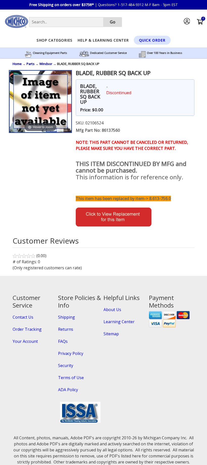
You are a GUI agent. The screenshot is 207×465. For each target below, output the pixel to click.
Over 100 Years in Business (164, 53)
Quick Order (152, 40)
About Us (112, 309)
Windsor (45, 63)
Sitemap (111, 334)
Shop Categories (54, 40)
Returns (65, 329)
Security (65, 365)
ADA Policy (68, 389)
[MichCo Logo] (16, 29)
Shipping (66, 317)
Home (17, 63)
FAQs (63, 341)
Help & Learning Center (103, 40)
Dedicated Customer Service (108, 53)
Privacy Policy (70, 353)
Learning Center (119, 321)
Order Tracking (27, 329)
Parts (31, 63)
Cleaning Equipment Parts (50, 53)
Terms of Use (71, 377)
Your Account (25, 341)
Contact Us (23, 317)
